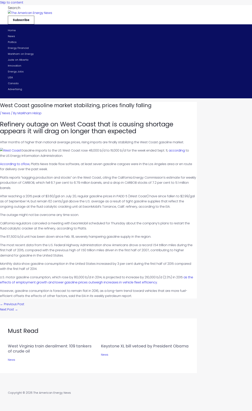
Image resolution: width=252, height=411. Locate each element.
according (177, 150)
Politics (12, 42)
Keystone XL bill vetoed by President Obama (145, 346)
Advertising (15, 89)
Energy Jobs (16, 71)
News (11, 36)
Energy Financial (18, 48)
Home (12, 30)
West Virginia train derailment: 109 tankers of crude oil (50, 348)
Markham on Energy (21, 54)
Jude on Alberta (18, 60)
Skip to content (11, 2)
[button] (14, 7)
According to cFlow (15, 164)
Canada (13, 83)
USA (10, 77)
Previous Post (12, 304)
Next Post (9, 309)
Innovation (14, 66)
